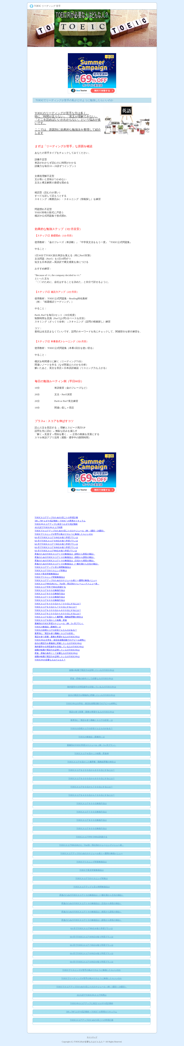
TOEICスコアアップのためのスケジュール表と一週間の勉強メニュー (66, 580)
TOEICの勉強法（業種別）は (48, 627)
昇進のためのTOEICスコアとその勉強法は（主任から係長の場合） (65, 560)
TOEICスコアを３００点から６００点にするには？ (58, 610)
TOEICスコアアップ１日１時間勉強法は (53, 567)
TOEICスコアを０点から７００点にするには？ (56, 607)
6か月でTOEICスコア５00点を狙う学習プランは (56, 537)
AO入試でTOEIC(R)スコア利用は (92, 995)
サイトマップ (92, 1037)
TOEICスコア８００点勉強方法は (50, 593)
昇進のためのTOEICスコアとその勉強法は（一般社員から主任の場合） (67, 564)
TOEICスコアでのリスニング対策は (51, 570)
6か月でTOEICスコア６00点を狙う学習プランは (56, 541)
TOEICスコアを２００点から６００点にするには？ (58, 613)
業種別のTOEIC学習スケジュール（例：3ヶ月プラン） (59, 623)
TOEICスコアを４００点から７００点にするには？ (58, 603)
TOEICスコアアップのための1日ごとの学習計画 (56, 517)
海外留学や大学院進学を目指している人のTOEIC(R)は (59, 646)
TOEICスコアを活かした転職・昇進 (51, 620)
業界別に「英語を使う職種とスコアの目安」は (91, 720)
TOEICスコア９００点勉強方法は (50, 590)
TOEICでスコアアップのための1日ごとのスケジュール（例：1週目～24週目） (70, 531)
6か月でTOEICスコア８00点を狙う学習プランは (56, 547)
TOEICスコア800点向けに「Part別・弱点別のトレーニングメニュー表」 (67, 584)
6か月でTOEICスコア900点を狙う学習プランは (56, 550)
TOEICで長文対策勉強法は (47, 574)
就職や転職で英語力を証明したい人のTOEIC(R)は (57, 650)
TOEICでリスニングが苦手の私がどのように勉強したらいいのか (64, 534)
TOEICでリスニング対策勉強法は (50, 577)
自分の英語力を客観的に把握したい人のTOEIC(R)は (58, 643)
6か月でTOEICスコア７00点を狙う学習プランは (56, 544)
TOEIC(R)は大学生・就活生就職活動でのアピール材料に (60, 640)
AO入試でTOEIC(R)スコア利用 (48, 527)
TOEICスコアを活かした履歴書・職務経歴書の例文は (59, 617)
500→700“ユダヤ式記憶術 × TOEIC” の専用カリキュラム (60, 521)
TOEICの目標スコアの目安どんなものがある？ (56, 630)
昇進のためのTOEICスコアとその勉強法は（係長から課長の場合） (65, 557)
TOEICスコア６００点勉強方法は (50, 600)
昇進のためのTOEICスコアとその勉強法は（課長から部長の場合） (65, 554)
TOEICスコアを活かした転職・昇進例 (91, 753)
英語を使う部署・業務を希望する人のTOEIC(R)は (57, 637)
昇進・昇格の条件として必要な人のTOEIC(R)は (56, 653)
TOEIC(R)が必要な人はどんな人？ (50, 660)
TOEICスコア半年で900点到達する (50, 587)
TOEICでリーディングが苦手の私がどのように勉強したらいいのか (91, 978)
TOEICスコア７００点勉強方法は (50, 597)
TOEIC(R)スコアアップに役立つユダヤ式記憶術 (56, 524)
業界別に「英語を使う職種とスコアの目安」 (55, 633)
